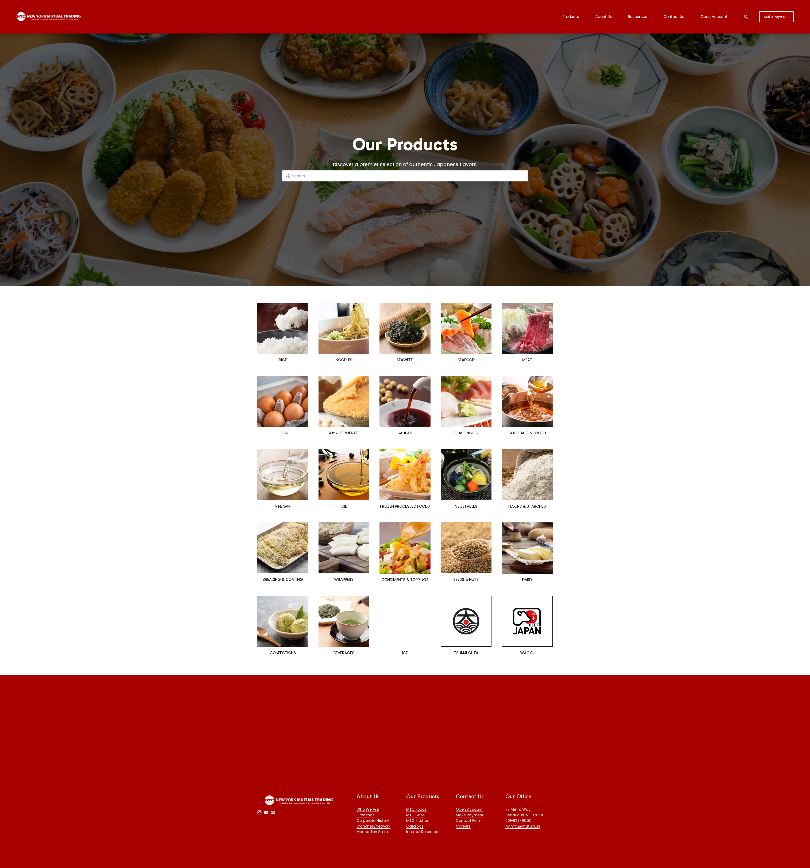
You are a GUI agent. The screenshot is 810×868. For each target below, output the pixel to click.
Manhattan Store (372, 831)
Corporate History (372, 820)
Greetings (365, 815)
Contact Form (469, 820)
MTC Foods (416, 809)
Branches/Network (373, 826)
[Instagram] (259, 812)
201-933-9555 (518, 820)
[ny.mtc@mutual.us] (273, 812)
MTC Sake (415, 815)
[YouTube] (266, 812)
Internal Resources (423, 831)
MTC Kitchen (417, 820)
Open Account (714, 16)
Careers (463, 826)
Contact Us (673, 16)
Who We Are (367, 809)
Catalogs (415, 826)
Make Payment (776, 16)
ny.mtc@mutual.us (522, 826)
